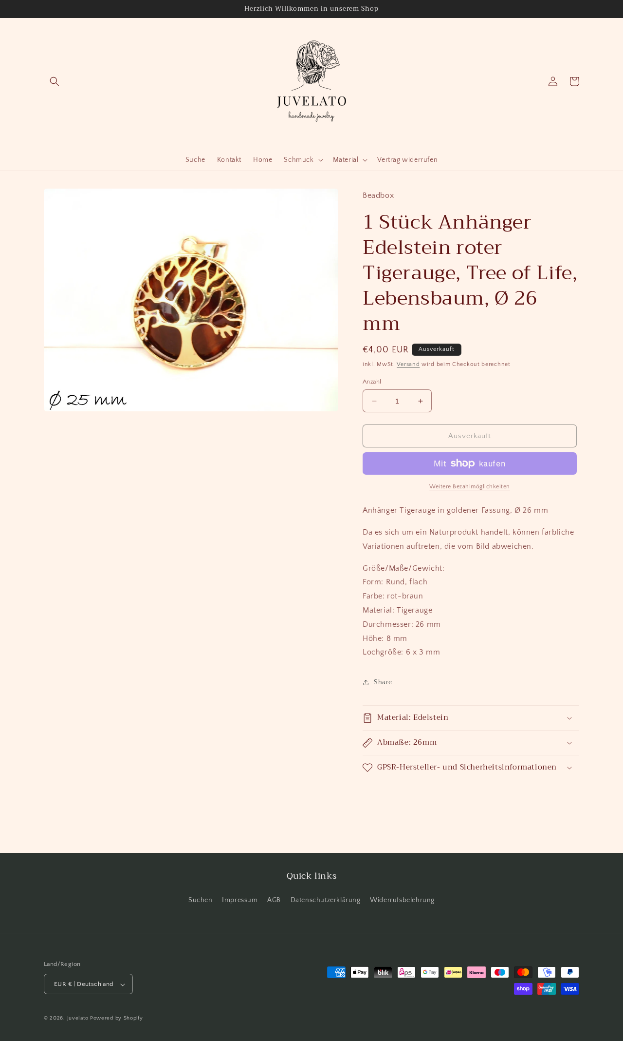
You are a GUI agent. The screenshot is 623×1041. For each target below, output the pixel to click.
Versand (408, 364)
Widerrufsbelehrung (402, 900)
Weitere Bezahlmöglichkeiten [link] (469, 486)
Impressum (239, 900)
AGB (274, 900)
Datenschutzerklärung (326, 900)
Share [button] (383, 682)
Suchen (200, 900)
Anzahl (372, 381)
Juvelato (78, 1019)
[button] (54, 81)
